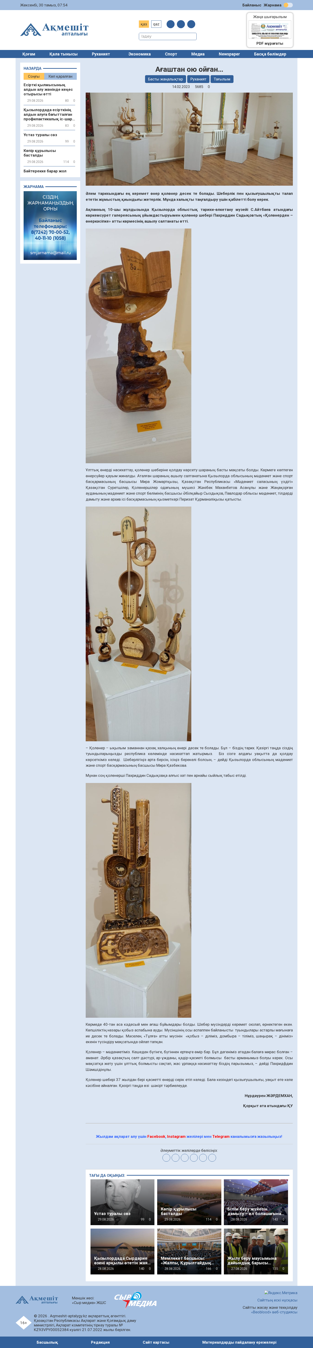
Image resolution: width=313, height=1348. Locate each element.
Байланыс (251, 5)
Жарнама (272, 5)
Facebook (156, 1136)
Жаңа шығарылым (272, 16)
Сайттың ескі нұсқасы (277, 1300)
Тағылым (222, 79)
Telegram (221, 1136)
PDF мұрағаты (269, 43)
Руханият (101, 54)
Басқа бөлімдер (270, 54)
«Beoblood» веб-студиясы (274, 1312)
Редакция (100, 1342)
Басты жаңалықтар (165, 79)
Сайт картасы (156, 1342)
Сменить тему (288, 5)
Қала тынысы (63, 54)
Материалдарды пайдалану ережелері (239, 1342)
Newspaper (229, 54)
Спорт (171, 54)
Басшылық (47, 1342)
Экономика (140, 54)
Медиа (198, 54)
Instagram (176, 1136)
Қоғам (28, 54)
